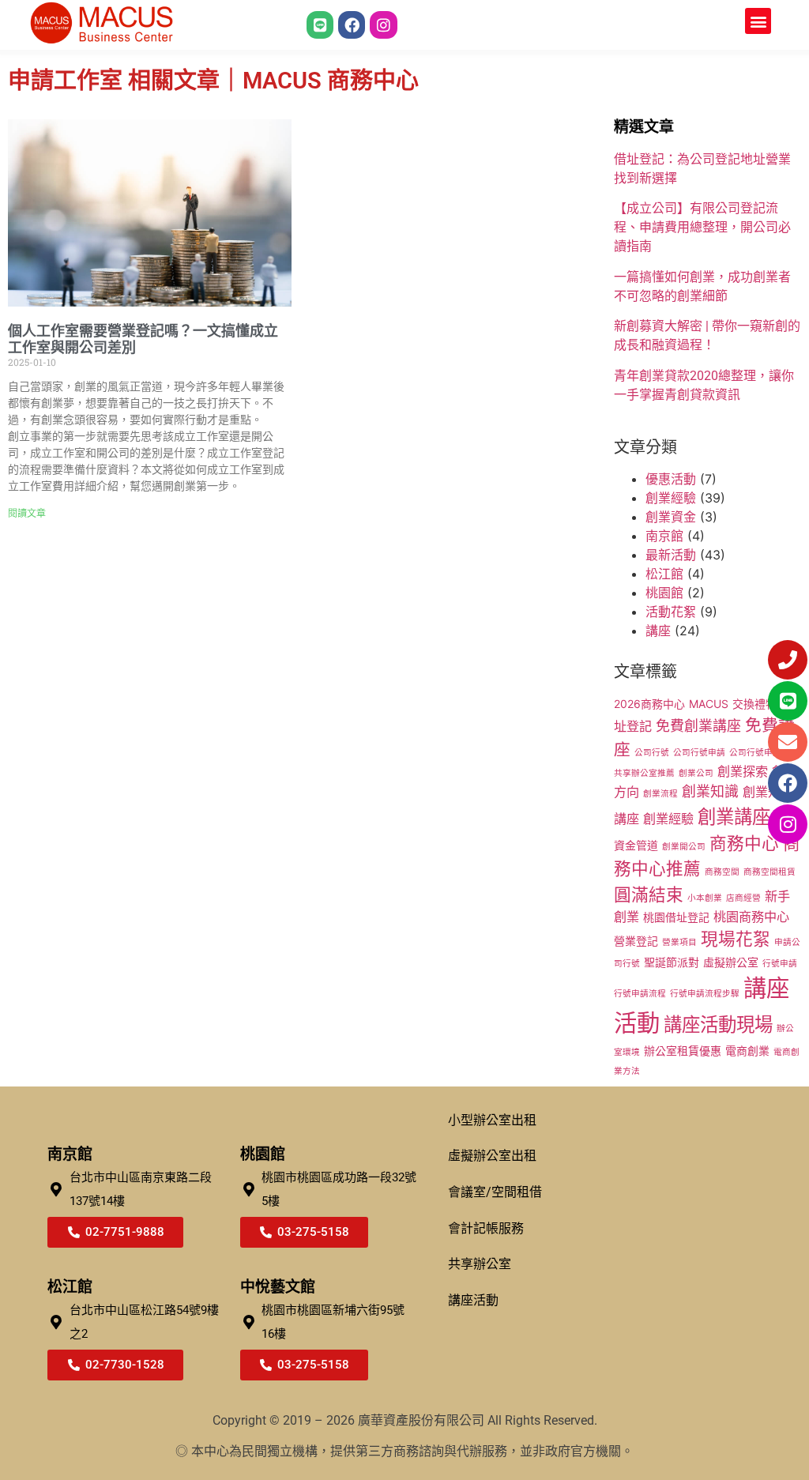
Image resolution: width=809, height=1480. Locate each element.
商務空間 (722, 872)
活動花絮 (670, 611)
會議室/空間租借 (495, 1191)
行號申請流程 (640, 994)
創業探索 (742, 771)
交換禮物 (754, 703)
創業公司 (696, 773)
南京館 (664, 536)
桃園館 (664, 593)
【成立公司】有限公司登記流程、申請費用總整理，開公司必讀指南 (702, 227)
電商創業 (747, 1050)
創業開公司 (684, 847)
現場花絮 (735, 938)
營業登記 (636, 940)
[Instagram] (383, 24)
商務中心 (744, 843)
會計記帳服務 (486, 1228)
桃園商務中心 (751, 917)
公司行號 (651, 753)
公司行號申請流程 (764, 753)
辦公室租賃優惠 (682, 1050)
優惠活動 (670, 479)
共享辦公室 (479, 1263)
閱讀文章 (27, 513)
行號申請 (779, 963)
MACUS (708, 703)
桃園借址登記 (676, 917)
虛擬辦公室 (730, 962)
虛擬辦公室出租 (492, 1155)
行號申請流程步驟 (704, 994)
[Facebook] (351, 24)
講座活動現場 (718, 1024)
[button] (758, 21)
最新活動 (670, 555)
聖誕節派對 (671, 962)
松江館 (664, 574)
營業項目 (679, 942)
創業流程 (660, 794)
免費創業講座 (698, 725)
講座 (658, 630)
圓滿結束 (648, 894)
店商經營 (743, 898)
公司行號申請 (699, 753)
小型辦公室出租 (492, 1120)
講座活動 (473, 1300)
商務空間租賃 (769, 872)
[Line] (320, 24)
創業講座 (734, 816)
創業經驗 (670, 498)
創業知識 (710, 791)
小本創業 (704, 898)
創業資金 (670, 517)
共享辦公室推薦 (644, 773)
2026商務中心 (649, 703)
